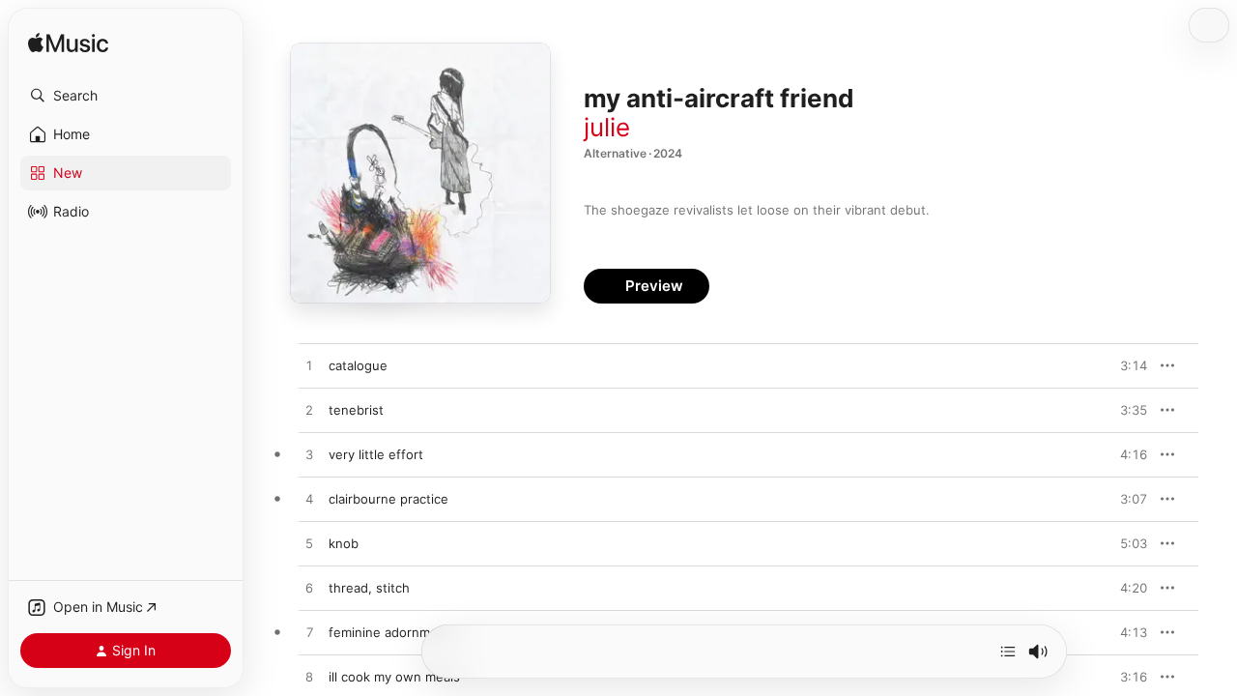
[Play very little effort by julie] (309, 455)
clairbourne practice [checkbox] (388, 499)
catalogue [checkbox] (358, 365)
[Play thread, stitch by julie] (309, 588)
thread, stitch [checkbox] (369, 587)
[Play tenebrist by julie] (309, 411)
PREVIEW (1126, 365)
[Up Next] (1008, 651)
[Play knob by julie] (309, 544)
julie (607, 127)
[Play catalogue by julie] (309, 366)
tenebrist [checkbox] (356, 410)
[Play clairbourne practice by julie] (309, 499)
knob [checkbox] (344, 543)
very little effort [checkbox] (376, 454)
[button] (125, 95)
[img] (68, 44)
